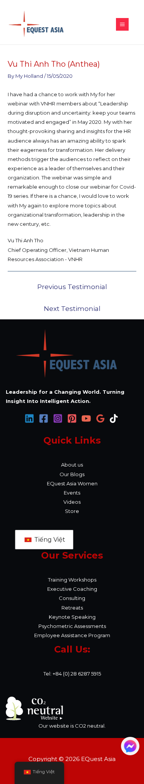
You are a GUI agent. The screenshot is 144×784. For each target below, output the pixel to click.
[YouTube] (86, 418)
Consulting (72, 598)
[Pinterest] (72, 418)
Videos (72, 502)
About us (72, 465)
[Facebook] (43, 418)
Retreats (72, 608)
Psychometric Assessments (72, 626)
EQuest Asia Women (72, 483)
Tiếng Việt (49, 539)
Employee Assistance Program (72, 635)
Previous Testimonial (72, 287)
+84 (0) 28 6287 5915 (77, 674)
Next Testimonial (72, 308)
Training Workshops (72, 580)
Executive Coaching (72, 589)
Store (72, 511)
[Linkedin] (29, 418)
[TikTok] (114, 418)
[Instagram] (58, 418)
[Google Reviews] (100, 418)
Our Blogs (72, 474)
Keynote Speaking (72, 617)
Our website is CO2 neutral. (72, 726)
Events (72, 493)
